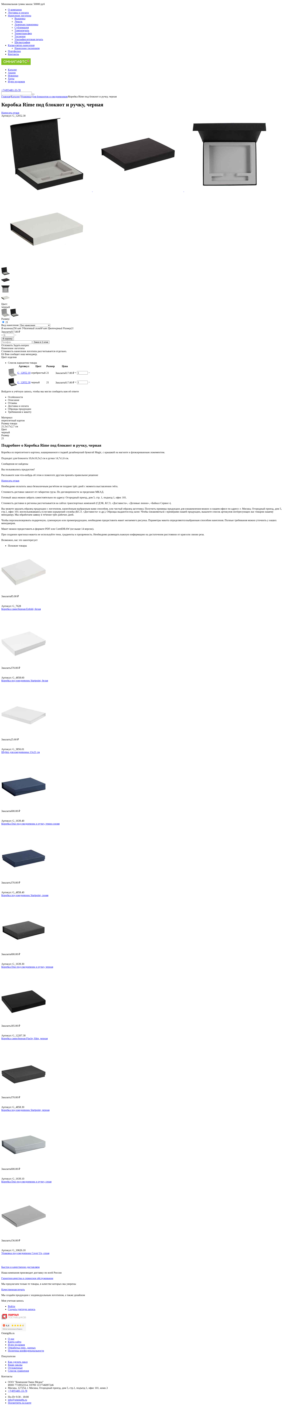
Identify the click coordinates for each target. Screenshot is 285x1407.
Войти (11, 1306)
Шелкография (22, 42)
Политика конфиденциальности (26, 1350)
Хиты (11, 78)
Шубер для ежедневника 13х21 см (20, 752)
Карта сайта (14, 1341)
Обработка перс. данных (22, 1347)
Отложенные (15, 1367)
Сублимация (22, 27)
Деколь (18, 21)
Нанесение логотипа (19, 15)
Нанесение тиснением (27, 48)
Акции (12, 72)
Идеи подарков (16, 81)
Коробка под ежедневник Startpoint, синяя (24, 895)
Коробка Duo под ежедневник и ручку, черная (27, 966)
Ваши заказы (15, 1364)
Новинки (13, 75)
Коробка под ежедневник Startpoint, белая (24, 680)
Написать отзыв (10, 112)
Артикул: (6, 115)
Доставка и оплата (18, 12)
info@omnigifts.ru (17, 1399)
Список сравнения (18, 1370)
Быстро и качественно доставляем (20, 1267)
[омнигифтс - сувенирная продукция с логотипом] (16, 64)
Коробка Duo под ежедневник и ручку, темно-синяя (30, 823)
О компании (15, 9)
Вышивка (20, 18)
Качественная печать (13, 1289)
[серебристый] (5, 316)
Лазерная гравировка (26, 24)
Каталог (12, 69)
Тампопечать (22, 30)
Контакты (13, 54)
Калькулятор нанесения (21, 45)
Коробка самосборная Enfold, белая (21, 609)
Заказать (6, 331)
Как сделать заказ (18, 1361)
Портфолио (14, 51)
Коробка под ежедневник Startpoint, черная (25, 1110)
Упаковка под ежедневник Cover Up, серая (25, 1253)
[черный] (14, 316)
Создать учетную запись (21, 1309)
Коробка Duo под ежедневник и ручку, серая (26, 1181)
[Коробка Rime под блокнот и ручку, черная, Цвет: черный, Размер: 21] (47, 190)
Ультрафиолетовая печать (29, 39)
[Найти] (33, 94)
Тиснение (20, 36)
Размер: (5, 318)
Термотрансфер (23, 33)
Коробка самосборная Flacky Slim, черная (24, 1038)
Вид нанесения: (10, 325)
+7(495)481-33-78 (17, 1391)
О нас (11, 1338)
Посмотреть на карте (19, 1402)
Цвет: (4, 304)
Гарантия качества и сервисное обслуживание (27, 1278)
